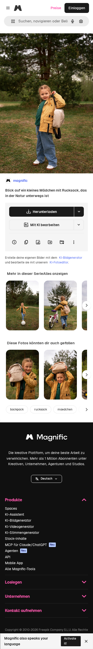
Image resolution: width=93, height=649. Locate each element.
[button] (46, 479)
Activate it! (70, 641)
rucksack (40, 409)
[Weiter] (86, 305)
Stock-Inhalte (16, 538)
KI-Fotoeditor (59, 262)
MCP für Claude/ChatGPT (30, 545)
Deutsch (46, 479)
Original (32, 42)
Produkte (13, 499)
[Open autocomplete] (11, 21)
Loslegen (13, 582)
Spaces (11, 508)
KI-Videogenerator (19, 526)
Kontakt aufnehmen (23, 610)
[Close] (86, 641)
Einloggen (76, 8)
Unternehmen (17, 596)
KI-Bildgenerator (70, 258)
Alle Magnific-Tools (20, 569)
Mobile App (14, 563)
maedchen (65, 409)
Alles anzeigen (55, 273)
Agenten (15, 551)
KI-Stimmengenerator (22, 532)
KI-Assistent (14, 514)
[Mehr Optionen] (74, 242)
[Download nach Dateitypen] (79, 212)
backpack (17, 409)
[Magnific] (46, 438)
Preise (56, 8)
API (7, 557)
